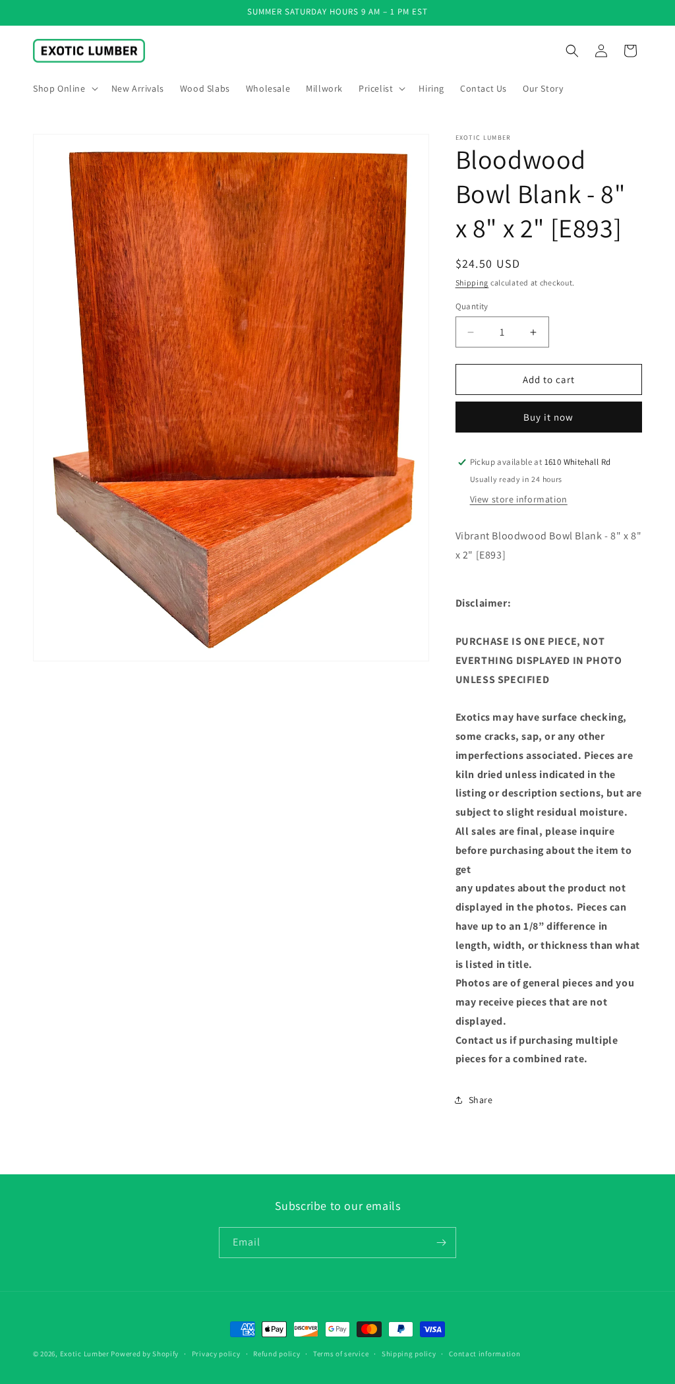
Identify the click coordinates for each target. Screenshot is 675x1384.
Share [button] (481, 1100)
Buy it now (548, 417)
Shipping (472, 282)
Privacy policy (216, 1353)
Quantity (471, 306)
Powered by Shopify (145, 1353)
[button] (64, 88)
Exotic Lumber (84, 1353)
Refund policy (276, 1353)
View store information (519, 499)
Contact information (484, 1353)
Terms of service (340, 1353)
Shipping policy (409, 1353)
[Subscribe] (440, 1242)
